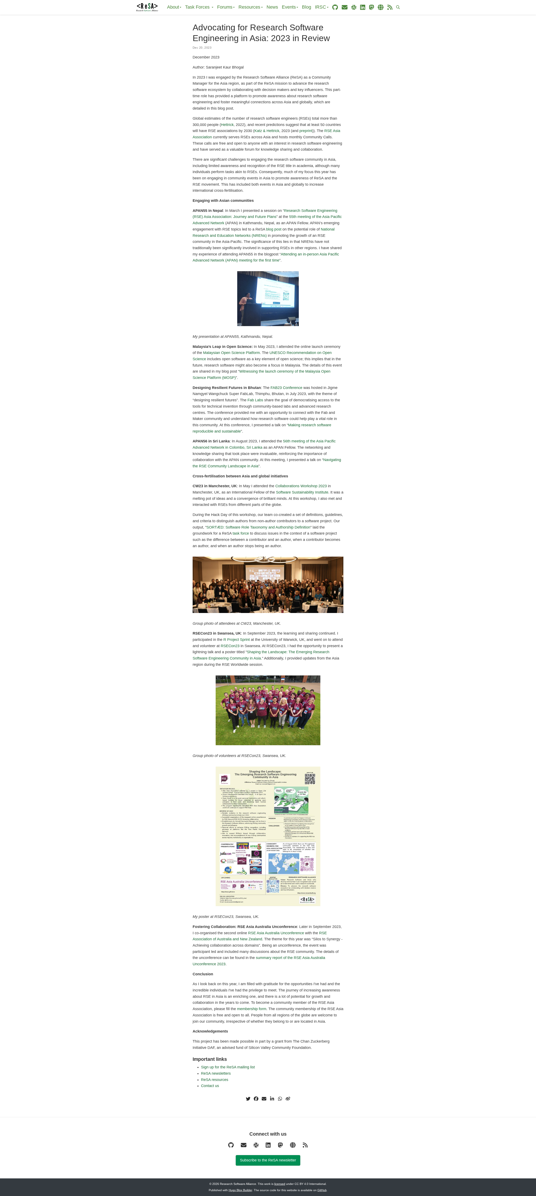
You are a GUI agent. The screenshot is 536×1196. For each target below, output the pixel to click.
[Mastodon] (281, 1146)
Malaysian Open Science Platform (231, 353)
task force (241, 533)
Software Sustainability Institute (302, 492)
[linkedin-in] (272, 1099)
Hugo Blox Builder (240, 1190)
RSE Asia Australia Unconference (276, 933)
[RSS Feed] (305, 1146)
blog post (273, 229)
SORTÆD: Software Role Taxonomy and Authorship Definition (258, 527)
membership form (251, 1009)
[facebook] (256, 1099)
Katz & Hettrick (266, 131)
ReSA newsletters (216, 1073)
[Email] (244, 1146)
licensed (279, 1184)
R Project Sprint (236, 640)
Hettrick (227, 125)
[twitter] (248, 1099)
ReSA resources (214, 1080)
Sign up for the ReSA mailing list (228, 1067)
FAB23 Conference (286, 388)
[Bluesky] (293, 1146)
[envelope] (264, 1099)
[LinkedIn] (269, 1146)
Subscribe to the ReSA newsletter (268, 1160)
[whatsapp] (280, 1099)
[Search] (398, 7)
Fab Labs (255, 400)
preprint (305, 131)
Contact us (210, 1086)
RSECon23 (230, 646)
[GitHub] (231, 1146)
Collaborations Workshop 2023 (301, 486)
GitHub (322, 1190)
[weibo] (288, 1099)
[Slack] (256, 1146)
